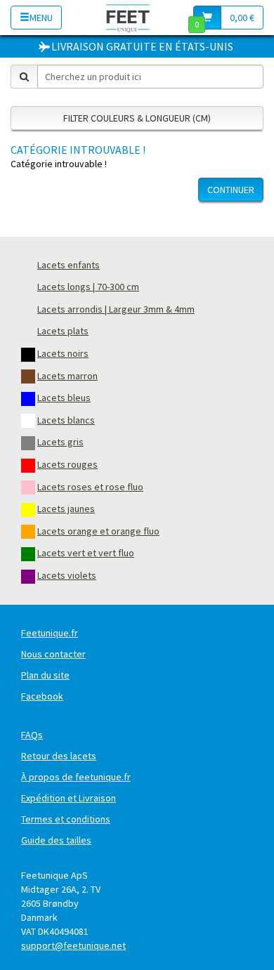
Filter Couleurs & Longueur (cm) (137, 118)
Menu (41, 17)
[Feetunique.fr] (128, 17)
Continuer (230, 189)
